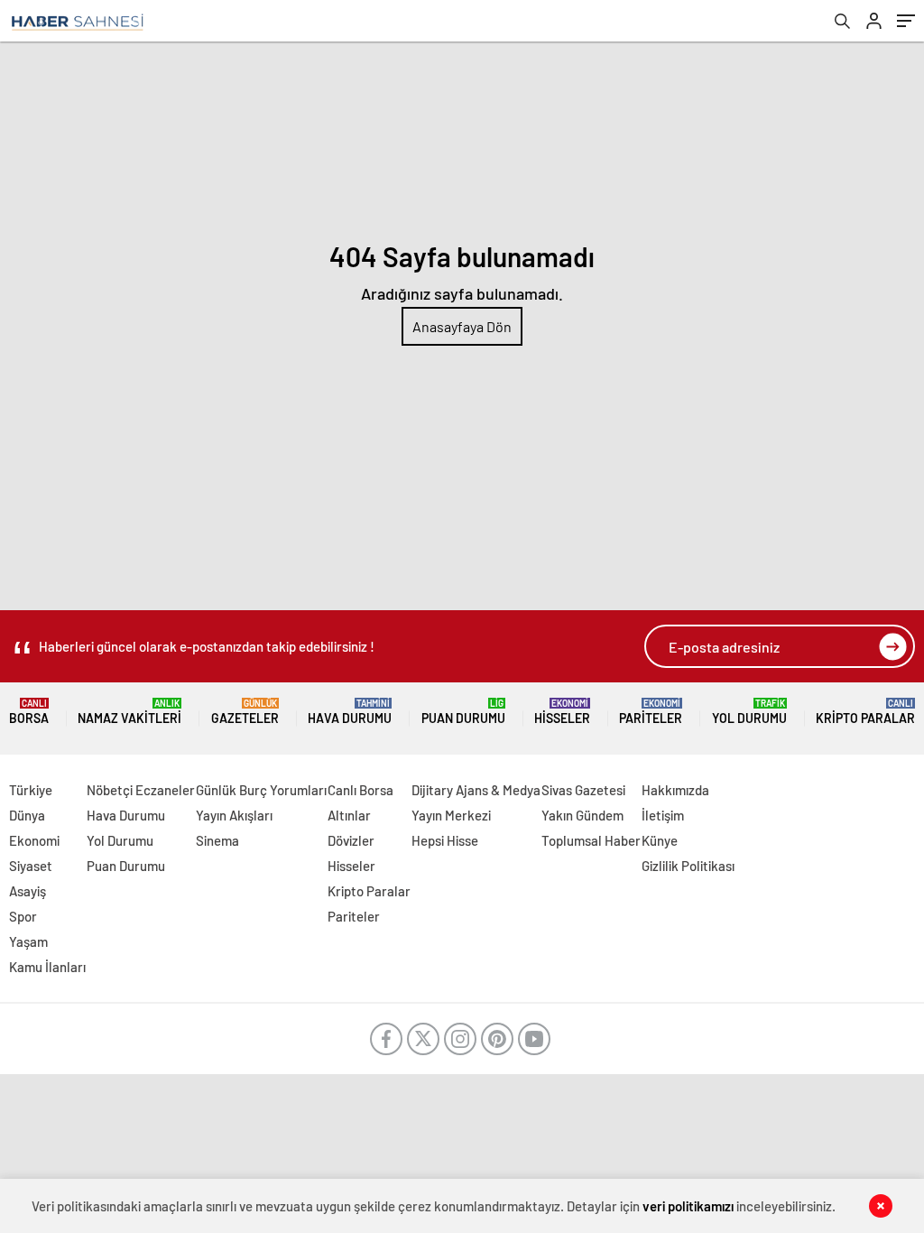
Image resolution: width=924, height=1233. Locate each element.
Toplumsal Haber (591, 840)
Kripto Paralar (865, 712)
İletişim (663, 815)
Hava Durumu (350, 712)
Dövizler (351, 840)
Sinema (217, 840)
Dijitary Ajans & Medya (476, 790)
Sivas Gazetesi (583, 790)
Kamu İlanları (47, 967)
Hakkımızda (675, 790)
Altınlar (349, 815)
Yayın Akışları (234, 815)
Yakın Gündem (582, 815)
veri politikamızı (688, 1206)
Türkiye (30, 790)
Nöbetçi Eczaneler (141, 790)
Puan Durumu (463, 712)
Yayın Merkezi (451, 815)
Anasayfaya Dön (462, 326)
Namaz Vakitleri (129, 712)
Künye (660, 840)
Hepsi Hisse (444, 840)
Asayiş (27, 891)
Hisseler (562, 712)
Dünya (27, 815)
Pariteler (650, 712)
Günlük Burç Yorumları (261, 790)
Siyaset (30, 866)
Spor (23, 916)
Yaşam (28, 941)
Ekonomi (34, 840)
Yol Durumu (749, 712)
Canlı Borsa (360, 790)
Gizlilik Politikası (688, 866)
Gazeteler (245, 712)
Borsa (29, 712)
